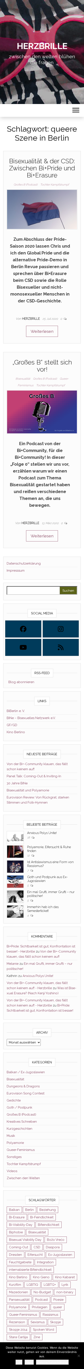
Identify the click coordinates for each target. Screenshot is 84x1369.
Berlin (29, 1210)
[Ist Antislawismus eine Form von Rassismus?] (15, 866)
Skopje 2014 (18, 1330)
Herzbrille (42, 46)
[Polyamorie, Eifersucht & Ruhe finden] (15, 851)
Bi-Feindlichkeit (41, 1217)
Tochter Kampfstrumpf (54, 184)
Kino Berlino (16, 732)
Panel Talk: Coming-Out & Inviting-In (34, 776)
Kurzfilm (15, 1285)
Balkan (14, 1210)
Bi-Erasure (17, 1217)
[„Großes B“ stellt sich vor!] (42, 411)
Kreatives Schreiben (22, 1122)
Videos (12, 1171)
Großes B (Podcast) (25, 184)
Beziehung (47, 1210)
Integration (45, 1262)
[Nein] (78, 1356)
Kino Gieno (41, 1277)
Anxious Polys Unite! (42, 833)
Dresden (15, 1255)
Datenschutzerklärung (24, 563)
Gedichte (14, 1100)
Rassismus (50, 1315)
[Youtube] (23, 647)
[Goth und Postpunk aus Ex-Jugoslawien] (15, 881)
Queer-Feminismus (21, 1150)
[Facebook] (23, 629)
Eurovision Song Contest (25, 1093)
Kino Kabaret (65, 1277)
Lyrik (65, 1285)
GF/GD (12, 725)
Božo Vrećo (55, 1240)
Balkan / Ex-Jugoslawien (26, 1072)
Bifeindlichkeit (48, 1225)
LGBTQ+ (50, 1285)
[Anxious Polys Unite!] (15, 837)
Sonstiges (14, 1157)
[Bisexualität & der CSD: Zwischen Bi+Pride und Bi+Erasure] (42, 209)
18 (29, 837)
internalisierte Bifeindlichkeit (30, 1270)
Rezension (17, 1322)
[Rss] (61, 647)
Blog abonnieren (20, 682)
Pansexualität (19, 1300)
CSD (37, 1247)
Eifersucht (35, 1255)
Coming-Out (18, 1247)
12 (28, 855)
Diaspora (53, 1247)
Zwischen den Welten (23, 1178)
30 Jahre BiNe (17, 783)
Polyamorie (15, 1143)
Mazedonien (18, 1292)
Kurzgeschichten (19, 1129)
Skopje (55, 1322)
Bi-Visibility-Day (20, 1225)
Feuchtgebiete (20, 1262)
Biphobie (16, 1232)
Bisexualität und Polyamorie (28, 790)
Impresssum (16, 570)
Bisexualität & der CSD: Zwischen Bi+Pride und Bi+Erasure (42, 168)
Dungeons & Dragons (23, 1086)
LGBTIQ (32, 1285)
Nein (29, 1362)
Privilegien (39, 1307)
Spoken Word (43, 1330)
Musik (11, 1136)
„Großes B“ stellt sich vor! (42, 365)
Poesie (58, 1300)
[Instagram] (61, 629)
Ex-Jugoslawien (60, 1255)
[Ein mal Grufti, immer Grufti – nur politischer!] (15, 896)
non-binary (64, 1292)
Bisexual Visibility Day (25, 1240)
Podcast (41, 1300)
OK (19, 1362)
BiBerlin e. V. (16, 711)
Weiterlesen (42, 331)
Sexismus (38, 1322)
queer (57, 1307)
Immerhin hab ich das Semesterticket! (43, 909)
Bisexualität (23, 378)
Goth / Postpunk (19, 1107)
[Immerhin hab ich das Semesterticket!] (15, 911)
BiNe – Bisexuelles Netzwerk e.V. (31, 718)
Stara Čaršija (18, 1337)
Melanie (13, 964)
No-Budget (42, 1292)
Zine (36, 1337)
